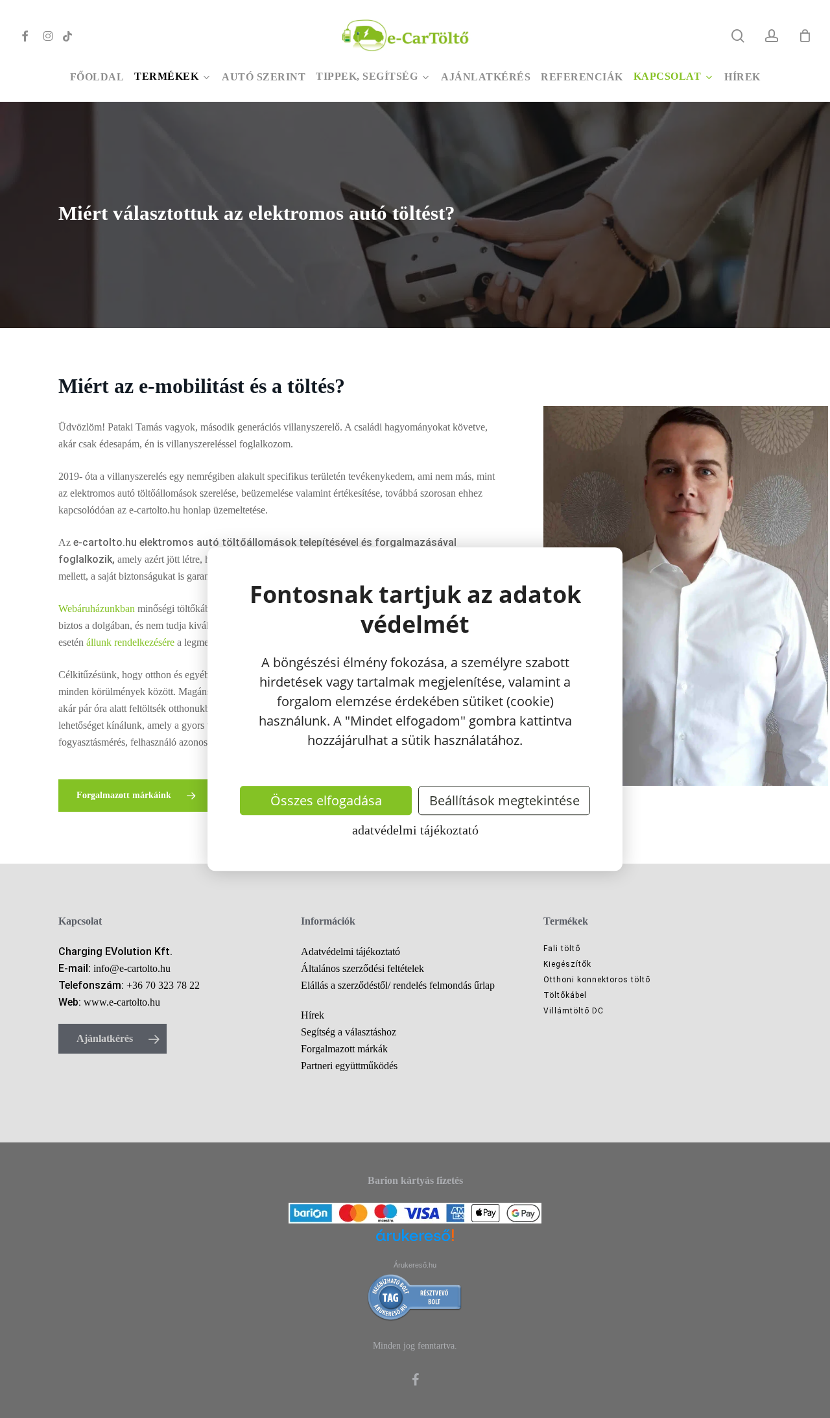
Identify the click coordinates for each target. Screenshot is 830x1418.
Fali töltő (561, 948)
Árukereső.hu (415, 1265)
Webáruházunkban (96, 608)
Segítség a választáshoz (348, 1031)
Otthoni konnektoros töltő (596, 979)
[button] (133, 795)
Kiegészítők (567, 964)
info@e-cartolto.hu (132, 968)
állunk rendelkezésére (130, 642)
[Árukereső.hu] (415, 1243)
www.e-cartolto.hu (122, 1002)
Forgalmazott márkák (344, 1048)
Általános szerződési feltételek (362, 968)
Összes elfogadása (326, 800)
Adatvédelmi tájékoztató (415, 830)
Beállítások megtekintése (504, 800)
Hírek (312, 1015)
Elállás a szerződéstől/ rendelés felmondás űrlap (398, 985)
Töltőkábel (565, 995)
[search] (738, 36)
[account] (771, 36)
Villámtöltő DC (573, 1010)
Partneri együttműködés (349, 1065)
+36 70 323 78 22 (163, 985)
